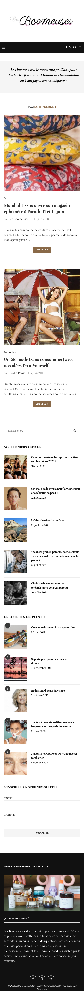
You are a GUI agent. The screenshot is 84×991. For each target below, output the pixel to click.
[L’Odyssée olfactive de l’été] (15, 530)
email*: (8, 798)
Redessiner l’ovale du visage (48, 690)
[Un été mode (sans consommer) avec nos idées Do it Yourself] (42, 307)
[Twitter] (70, 47)
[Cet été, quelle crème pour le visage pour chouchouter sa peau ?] (15, 498)
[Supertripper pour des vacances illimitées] (15, 669)
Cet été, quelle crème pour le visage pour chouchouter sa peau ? (55, 491)
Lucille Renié (17, 373)
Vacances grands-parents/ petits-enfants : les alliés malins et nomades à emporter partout (55, 556)
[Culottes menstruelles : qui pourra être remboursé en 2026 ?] (15, 467)
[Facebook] (66, 47)
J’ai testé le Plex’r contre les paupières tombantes (54, 756)
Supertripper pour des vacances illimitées (50, 661)
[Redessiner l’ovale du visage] (15, 700)
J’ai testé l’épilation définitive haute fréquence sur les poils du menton (52, 724)
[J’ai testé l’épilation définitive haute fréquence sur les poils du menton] (15, 732)
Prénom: (9, 814)
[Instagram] (74, 47)
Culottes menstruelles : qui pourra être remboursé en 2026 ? (54, 459)
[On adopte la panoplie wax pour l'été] (15, 637)
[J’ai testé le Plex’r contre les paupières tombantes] (15, 763)
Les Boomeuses (18, 219)
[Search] (80, 47)
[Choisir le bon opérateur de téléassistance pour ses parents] (15, 593)
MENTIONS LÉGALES (48, 985)
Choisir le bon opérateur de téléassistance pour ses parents (49, 585)
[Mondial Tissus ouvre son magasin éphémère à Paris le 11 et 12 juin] (42, 153)
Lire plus (41, 249)
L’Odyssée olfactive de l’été (47, 520)
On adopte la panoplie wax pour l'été (53, 627)
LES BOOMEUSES (25, 985)
